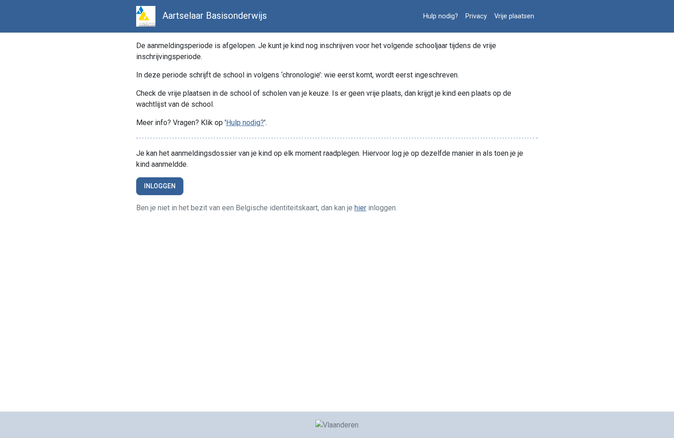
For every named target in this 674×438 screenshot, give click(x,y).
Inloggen (160, 186)
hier (360, 207)
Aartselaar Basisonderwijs (213, 15)
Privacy (476, 16)
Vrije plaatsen (514, 16)
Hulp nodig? (440, 16)
